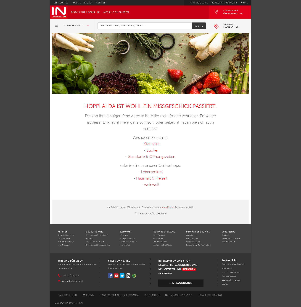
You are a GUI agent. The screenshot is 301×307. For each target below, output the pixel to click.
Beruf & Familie (228, 242)
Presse (244, 3)
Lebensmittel (61, 3)
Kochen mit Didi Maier (162, 245)
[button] (72, 26)
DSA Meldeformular (210, 295)
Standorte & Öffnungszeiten (151, 157)
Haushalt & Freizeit (82, 3)
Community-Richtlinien (69, 303)
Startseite (151, 144)
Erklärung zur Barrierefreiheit (198, 245)
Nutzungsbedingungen (179, 295)
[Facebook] (110, 275)
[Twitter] (122, 275)
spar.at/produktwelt (230, 272)
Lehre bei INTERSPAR (231, 239)
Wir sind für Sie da (70, 260)
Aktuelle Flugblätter (116, 12)
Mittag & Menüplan (127, 239)
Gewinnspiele (64, 239)
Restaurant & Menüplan (85, 12)
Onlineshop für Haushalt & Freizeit (97, 237)
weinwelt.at (227, 268)
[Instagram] (128, 275)
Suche (199, 26)
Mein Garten (158, 239)
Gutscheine (191, 235)
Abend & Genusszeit (128, 242)
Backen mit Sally (160, 242)
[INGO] (134, 275)
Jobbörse (226, 235)
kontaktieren (168, 207)
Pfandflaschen (192, 239)
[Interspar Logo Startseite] (58, 12)
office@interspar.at (72, 281)
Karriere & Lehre (199, 3)
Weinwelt (101, 3)
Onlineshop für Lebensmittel (98, 245)
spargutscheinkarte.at (231, 280)
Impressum (88, 295)
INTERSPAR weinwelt (95, 242)
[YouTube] (116, 275)
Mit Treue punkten (66, 242)
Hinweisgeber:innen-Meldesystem (119, 295)
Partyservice (124, 245)
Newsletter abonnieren (224, 3)
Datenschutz (152, 295)
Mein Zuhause (159, 235)
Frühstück (123, 235)
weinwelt (151, 185)
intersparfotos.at (229, 276)
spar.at (225, 284)
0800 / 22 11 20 (71, 275)
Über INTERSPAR (193, 242)
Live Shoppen (63, 245)
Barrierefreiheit (67, 295)
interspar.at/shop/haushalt (233, 264)
